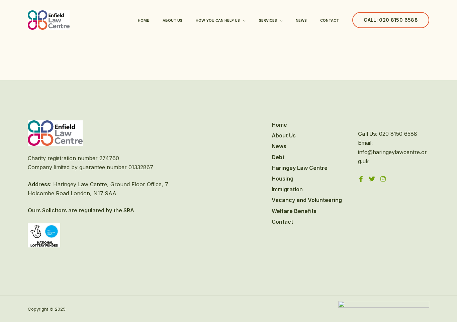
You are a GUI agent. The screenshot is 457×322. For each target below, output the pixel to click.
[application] (243, 20)
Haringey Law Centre (300, 168)
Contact (329, 20)
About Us (172, 20)
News (301, 20)
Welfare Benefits (294, 211)
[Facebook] (361, 179)
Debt (278, 157)
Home (143, 20)
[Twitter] (372, 179)
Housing (282, 178)
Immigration (287, 189)
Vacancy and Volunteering (307, 200)
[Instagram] (383, 179)
